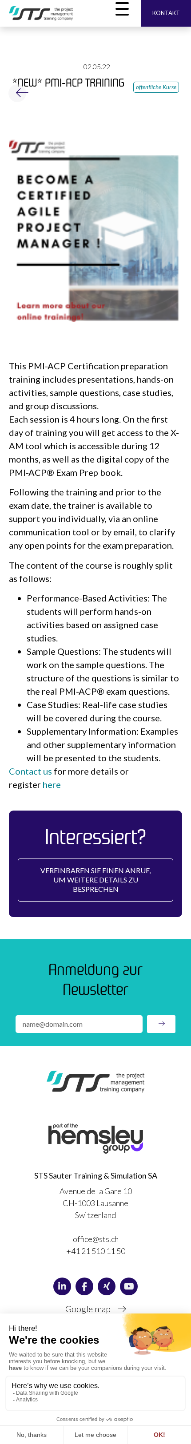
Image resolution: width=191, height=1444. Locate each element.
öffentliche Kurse (156, 87)
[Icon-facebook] (84, 1286)
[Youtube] (129, 1286)
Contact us (30, 771)
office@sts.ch (96, 1239)
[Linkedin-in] (62, 1286)
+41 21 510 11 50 (95, 1251)
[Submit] (161, 1024)
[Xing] (106, 1286)
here (52, 784)
